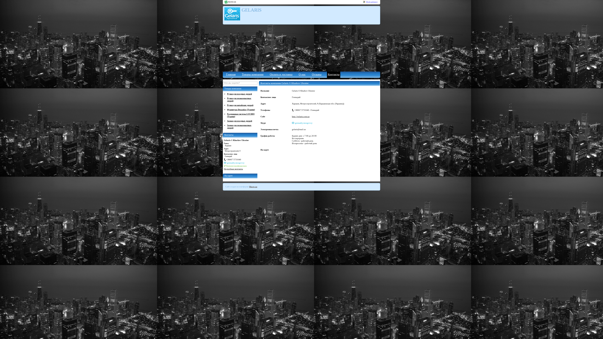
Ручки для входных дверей (239, 94)
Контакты (334, 74)
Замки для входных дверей (239, 121)
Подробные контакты (233, 169)
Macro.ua (253, 187)
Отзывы (316, 74)
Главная (231, 74)
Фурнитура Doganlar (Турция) (241, 109)
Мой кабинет (372, 2)
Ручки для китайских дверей (240, 105)
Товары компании (252, 74)
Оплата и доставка (281, 74)
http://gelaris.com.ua (301, 116)
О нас (302, 74)
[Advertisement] (301, 48)
